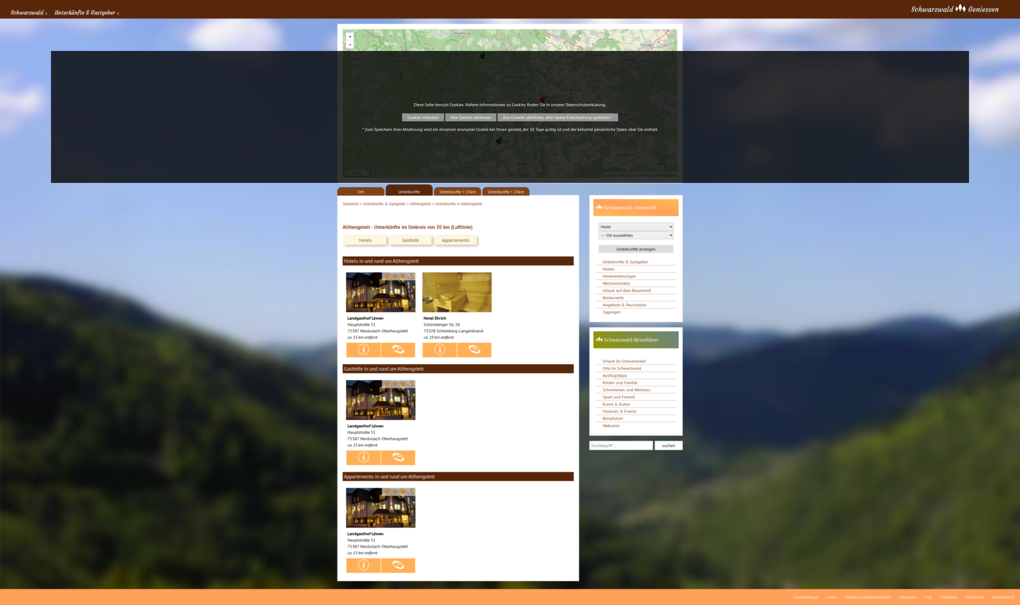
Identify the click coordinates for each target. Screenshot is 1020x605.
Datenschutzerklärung (585, 104)
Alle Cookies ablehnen (470, 117)
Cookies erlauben (423, 117)
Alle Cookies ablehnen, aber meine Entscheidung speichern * (558, 117)
